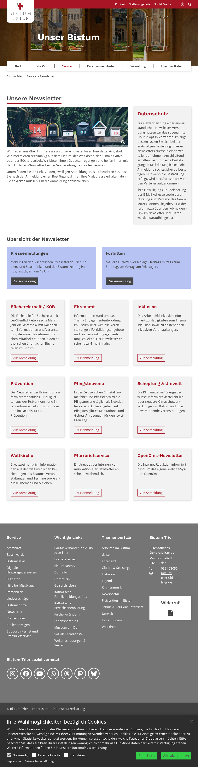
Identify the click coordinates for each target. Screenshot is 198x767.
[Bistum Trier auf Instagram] (12, 673)
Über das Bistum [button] (172, 66)
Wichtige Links (68, 537)
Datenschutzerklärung (89, 748)
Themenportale (116, 537)
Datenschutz (153, 114)
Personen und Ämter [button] (101, 66)
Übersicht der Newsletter (38, 239)
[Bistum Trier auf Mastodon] (80, 673)
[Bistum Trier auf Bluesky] (94, 673)
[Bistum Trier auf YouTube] (39, 673)
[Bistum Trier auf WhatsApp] (53, 673)
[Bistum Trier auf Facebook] (26, 673)
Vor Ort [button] (42, 66)
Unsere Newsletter (34, 98)
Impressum (14, 761)
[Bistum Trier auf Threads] (67, 673)
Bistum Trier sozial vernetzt (33, 659)
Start (18, 66)
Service (31, 76)
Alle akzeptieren (176, 755)
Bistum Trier (15, 76)
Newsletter (47, 76)
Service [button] (67, 66)
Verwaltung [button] (138, 66)
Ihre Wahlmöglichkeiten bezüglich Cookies (56, 722)
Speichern (146, 755)
